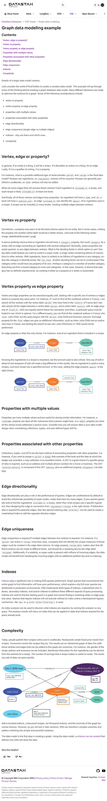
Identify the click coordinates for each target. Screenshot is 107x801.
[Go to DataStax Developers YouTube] (103, 770)
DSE (73, 14)
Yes (6, 756)
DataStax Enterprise (11, 21)
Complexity (8, 73)
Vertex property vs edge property (18, 48)
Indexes (7, 69)
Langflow (46, 14)
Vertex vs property (11, 44)
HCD (61, 14)
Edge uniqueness (11, 65)
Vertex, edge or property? (15, 40)
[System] (102, 5)
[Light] (95, 5)
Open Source (90, 14)
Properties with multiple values (18, 53)
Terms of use (56, 778)
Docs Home (11, 14)
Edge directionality (12, 61)
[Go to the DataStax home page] (14, 771)
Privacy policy (42, 778)
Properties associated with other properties (24, 57)
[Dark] (98, 5)
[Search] (62, 5)
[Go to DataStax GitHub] (98, 770)
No (18, 756)
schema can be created (88, 736)
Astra (30, 14)
